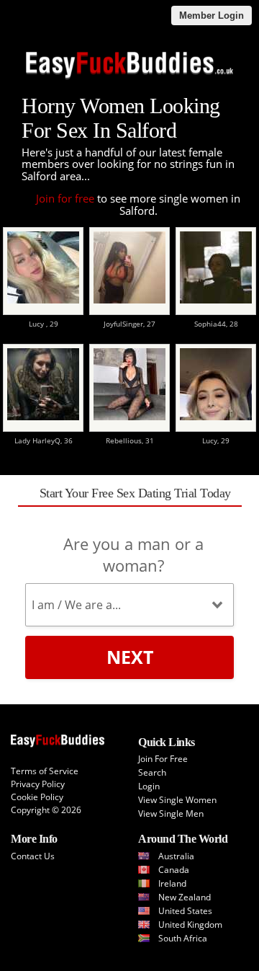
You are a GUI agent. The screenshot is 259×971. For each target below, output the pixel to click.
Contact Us (33, 856)
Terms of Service (44, 771)
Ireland (172, 883)
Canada (173, 870)
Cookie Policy (37, 797)
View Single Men (171, 813)
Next (129, 656)
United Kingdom (190, 924)
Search (152, 772)
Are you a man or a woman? (133, 554)
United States (185, 911)
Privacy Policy (38, 784)
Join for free (65, 198)
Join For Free (163, 759)
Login (149, 786)
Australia (176, 856)
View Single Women (177, 800)
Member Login (211, 15)
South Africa (182, 938)
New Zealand (184, 897)
